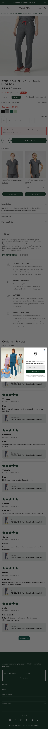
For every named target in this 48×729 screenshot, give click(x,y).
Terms (26, 377)
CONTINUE (35, 372)
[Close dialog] (45, 349)
